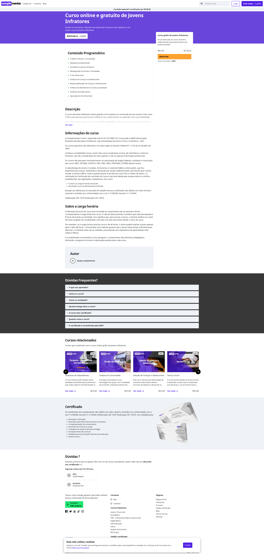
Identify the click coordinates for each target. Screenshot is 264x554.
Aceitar (188, 545)
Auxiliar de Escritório (119, 529)
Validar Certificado (163, 508)
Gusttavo (117, 503)
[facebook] (66, 512)
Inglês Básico (116, 521)
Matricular (164, 56)
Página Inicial (161, 499)
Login (235, 3)
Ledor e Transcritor (118, 512)
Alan (115, 499)
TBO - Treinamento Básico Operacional (126, 518)
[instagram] (83, 512)
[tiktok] (78, 512)
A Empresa (160, 502)
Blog (44, 3)
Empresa (37, 3)
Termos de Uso (162, 514)
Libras (113, 526)
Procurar (159, 505)
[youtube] (74, 512)
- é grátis (252, 3)
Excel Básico (115, 515)
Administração (116, 524)
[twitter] (70, 512)
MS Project (115, 532)
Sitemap (159, 517)
